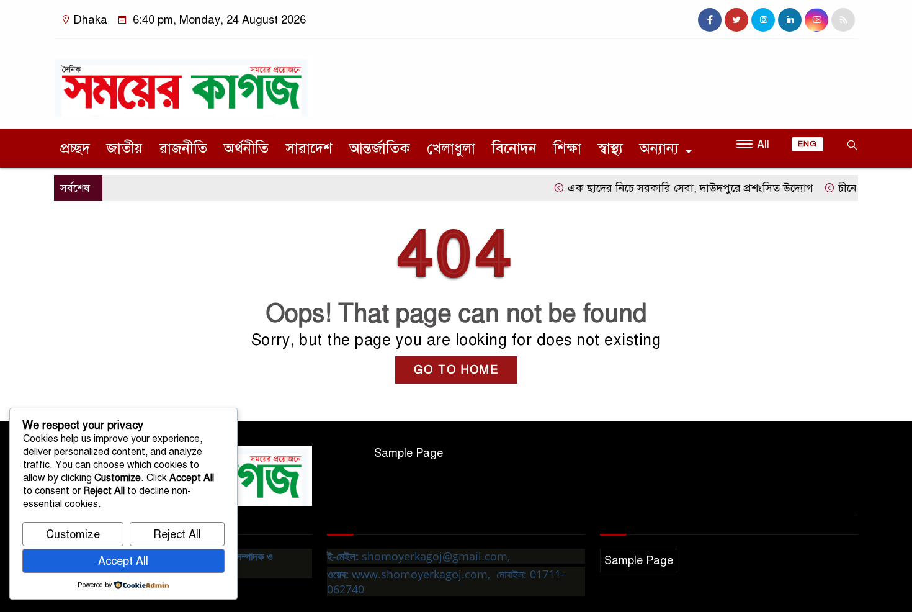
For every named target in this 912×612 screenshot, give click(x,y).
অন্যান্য (659, 148)
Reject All (177, 534)
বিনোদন (514, 148)
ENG (807, 144)
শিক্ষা (567, 148)
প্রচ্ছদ (75, 148)
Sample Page (408, 453)
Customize (73, 534)
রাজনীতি (183, 148)
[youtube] (816, 20)
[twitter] (736, 20)
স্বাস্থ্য (610, 148)
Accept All (123, 561)
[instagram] (763, 20)
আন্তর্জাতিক (379, 148)
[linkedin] (790, 20)
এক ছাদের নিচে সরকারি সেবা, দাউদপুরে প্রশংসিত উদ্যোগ (676, 188)
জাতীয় (125, 148)
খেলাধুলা (451, 148)
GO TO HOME (456, 370)
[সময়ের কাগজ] (183, 81)
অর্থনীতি (246, 148)
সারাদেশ (309, 148)
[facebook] (710, 20)
